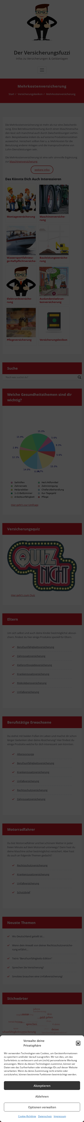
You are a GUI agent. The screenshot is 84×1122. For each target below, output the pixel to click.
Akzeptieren (42, 1086)
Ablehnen (42, 1096)
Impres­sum (60, 1116)
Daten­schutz (45, 1116)
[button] (78, 1043)
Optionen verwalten (42, 1107)
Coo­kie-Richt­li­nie (27, 1116)
